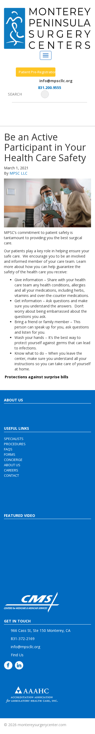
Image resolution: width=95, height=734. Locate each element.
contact (11, 475)
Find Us (17, 654)
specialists (13, 438)
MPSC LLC (18, 173)
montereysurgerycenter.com (42, 724)
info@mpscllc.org (56, 80)
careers (11, 470)
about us (12, 465)
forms (9, 454)
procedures (15, 444)
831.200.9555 (49, 87)
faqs (8, 449)
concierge (13, 459)
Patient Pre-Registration (37, 72)
